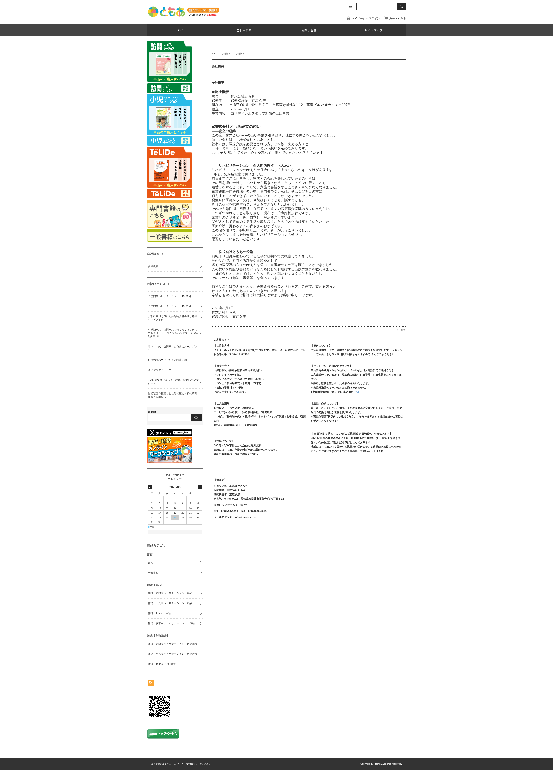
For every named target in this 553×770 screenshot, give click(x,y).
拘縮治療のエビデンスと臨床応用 (167, 359)
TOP (179, 30)
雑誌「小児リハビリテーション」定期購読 (172, 653)
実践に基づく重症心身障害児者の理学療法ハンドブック (172, 318)
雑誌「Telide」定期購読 (162, 663)
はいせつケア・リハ (159, 369)
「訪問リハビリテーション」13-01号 (169, 306)
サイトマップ (374, 30)
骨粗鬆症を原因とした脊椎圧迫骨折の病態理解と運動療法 (172, 395)
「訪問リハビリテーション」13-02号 (169, 296)
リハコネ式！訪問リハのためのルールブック (172, 348)
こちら (357, 391)
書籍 (150, 562)
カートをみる (397, 18)
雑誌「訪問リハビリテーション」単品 (170, 593)
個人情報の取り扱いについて (165, 764)
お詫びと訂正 (156, 284)
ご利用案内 (244, 30)
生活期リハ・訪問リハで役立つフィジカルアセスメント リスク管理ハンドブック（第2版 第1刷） (173, 333)
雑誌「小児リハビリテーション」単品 (170, 603)
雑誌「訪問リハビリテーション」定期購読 (172, 643)
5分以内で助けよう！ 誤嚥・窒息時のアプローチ (173, 382)
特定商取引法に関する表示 (198, 764)
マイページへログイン (366, 18)
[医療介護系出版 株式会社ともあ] (183, 16)
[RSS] (151, 684)
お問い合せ (308, 30)
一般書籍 (153, 572)
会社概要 (225, 53)
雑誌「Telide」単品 (159, 613)
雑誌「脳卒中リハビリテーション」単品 (171, 623)
